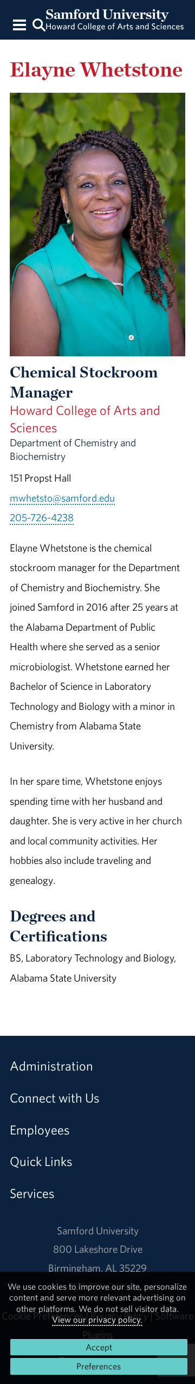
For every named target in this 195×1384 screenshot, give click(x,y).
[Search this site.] (38, 24)
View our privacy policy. (97, 1319)
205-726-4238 (42, 517)
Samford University (98, 1230)
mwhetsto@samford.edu (62, 497)
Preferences (98, 1366)
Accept (99, 1347)
